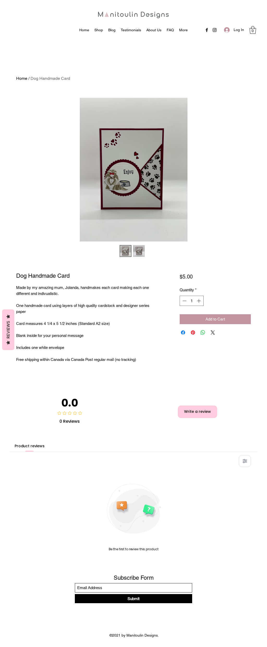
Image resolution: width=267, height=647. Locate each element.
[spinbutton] (191, 301)
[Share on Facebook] (183, 332)
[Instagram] (214, 30)
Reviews (8, 329)
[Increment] (199, 301)
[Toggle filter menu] (245, 461)
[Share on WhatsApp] (203, 332)
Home (21, 78)
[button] (253, 30)
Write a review (197, 411)
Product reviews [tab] (30, 446)
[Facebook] (206, 30)
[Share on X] (213, 332)
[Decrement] (183, 301)
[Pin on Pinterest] (193, 332)
